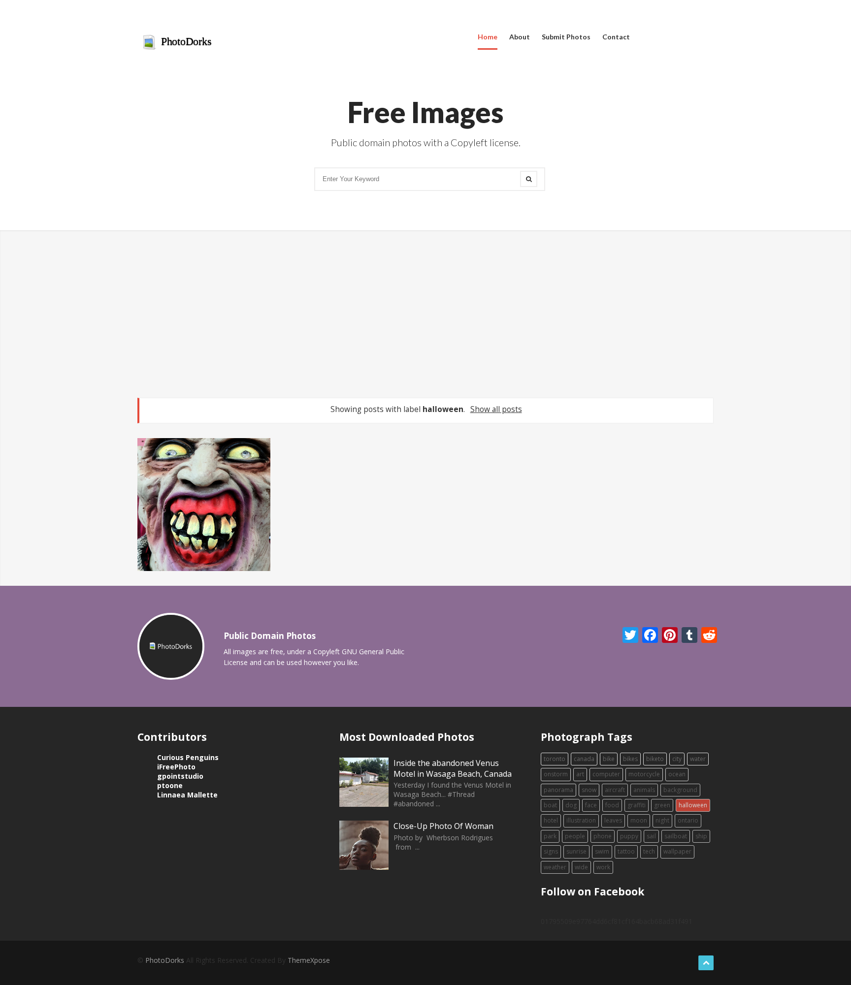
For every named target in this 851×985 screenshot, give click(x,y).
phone (602, 836)
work (603, 867)
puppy (629, 836)
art (580, 774)
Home (487, 36)
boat (550, 805)
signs (551, 851)
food (612, 805)
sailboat (675, 836)
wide (581, 867)
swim (602, 851)
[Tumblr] (685, 635)
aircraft (615, 790)
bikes (630, 759)
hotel (551, 820)
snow (589, 790)
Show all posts (496, 409)
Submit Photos (566, 36)
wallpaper (677, 851)
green (662, 805)
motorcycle (644, 774)
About (519, 36)
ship (701, 836)
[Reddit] (705, 635)
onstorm (556, 774)
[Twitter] (626, 635)
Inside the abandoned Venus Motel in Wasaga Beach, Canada (452, 768)
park (550, 836)
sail (651, 836)
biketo (655, 759)
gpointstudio (180, 776)
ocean (677, 774)
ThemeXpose (309, 960)
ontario (688, 820)
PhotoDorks (185, 41)
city (677, 759)
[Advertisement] (425, 314)
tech (649, 851)
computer (606, 774)
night (662, 820)
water (698, 759)
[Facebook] (646, 635)
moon (638, 820)
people (575, 836)
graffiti (636, 805)
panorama (558, 790)
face (591, 805)
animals (644, 790)
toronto (554, 759)
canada (584, 759)
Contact (616, 36)
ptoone (170, 785)
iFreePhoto (176, 766)
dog (571, 805)
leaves (613, 820)
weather (555, 867)
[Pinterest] (665, 635)
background (680, 790)
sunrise (576, 851)
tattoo (626, 851)
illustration (581, 820)
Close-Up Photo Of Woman (443, 826)
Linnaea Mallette (187, 794)
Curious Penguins (188, 757)
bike (609, 759)
